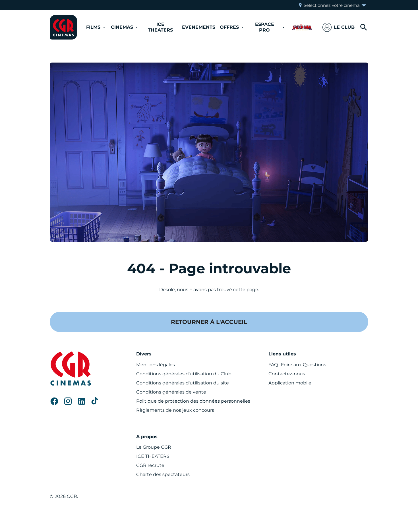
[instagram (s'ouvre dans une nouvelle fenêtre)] (68, 401)
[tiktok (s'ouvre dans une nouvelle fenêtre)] (95, 401)
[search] (363, 27)
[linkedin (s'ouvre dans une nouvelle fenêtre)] (81, 401)
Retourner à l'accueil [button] (209, 321)
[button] (338, 27)
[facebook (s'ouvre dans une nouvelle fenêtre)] (54, 401)
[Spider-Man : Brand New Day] (301, 27)
